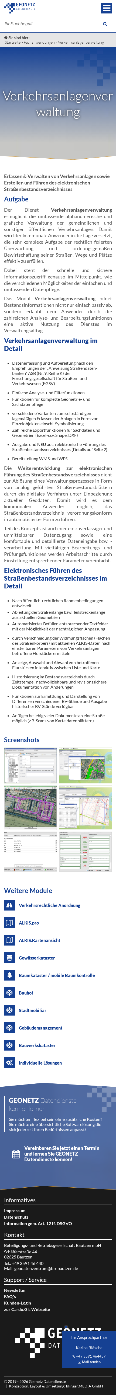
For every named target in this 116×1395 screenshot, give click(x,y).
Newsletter (15, 1290)
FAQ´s (10, 1296)
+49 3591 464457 (91, 1356)
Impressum (14, 1210)
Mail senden (91, 1362)
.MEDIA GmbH (84, 1386)
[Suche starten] (105, 24)
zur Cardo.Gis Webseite (27, 1309)
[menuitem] (58, 1210)
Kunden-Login (17, 1302)
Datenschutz (16, 1216)
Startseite (13, 42)
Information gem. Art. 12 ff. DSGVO (38, 1223)
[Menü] (106, 8)
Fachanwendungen (39, 42)
